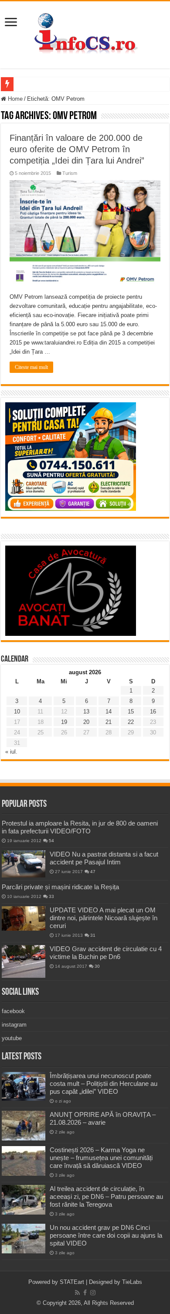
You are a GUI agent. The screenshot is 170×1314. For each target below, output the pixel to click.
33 (51, 896)
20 (86, 722)
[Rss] (77, 1292)
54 (51, 840)
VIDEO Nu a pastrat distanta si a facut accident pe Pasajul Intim (104, 858)
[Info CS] (85, 33)
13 (86, 711)
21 (108, 722)
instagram (14, 1024)
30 (97, 966)
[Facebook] (85, 1292)
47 (92, 871)
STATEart (72, 1282)
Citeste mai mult (31, 367)
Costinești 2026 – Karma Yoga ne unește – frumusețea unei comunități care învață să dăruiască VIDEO (101, 1157)
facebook (13, 1011)
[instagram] (92, 1292)
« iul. (11, 751)
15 (131, 711)
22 (131, 722)
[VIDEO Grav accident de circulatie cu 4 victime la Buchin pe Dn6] (23, 961)
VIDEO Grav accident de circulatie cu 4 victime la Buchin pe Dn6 (106, 952)
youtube (12, 1038)
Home (14, 99)
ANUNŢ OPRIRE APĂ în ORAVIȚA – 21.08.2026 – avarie (103, 1118)
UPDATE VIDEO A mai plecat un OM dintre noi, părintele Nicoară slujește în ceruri (103, 917)
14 (108, 711)
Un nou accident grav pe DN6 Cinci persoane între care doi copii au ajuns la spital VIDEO (106, 1235)
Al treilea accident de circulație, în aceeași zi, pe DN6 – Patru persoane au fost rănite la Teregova (106, 1196)
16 (153, 711)
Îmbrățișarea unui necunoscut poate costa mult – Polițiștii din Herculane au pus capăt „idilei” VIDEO (103, 1083)
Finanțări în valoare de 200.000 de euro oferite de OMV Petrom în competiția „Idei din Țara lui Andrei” (77, 149)
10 (17, 711)
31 (92, 935)
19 (64, 722)
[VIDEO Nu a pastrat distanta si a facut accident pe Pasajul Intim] (23, 863)
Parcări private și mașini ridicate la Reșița (60, 887)
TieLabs (132, 1282)
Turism (69, 173)
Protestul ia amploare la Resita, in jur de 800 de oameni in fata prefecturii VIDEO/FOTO (80, 827)
